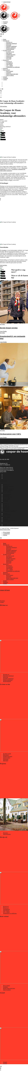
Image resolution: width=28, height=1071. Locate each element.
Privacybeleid (6, 532)
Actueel (2, 324)
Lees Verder (3, 331)
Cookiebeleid (6, 533)
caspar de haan (5, 590)
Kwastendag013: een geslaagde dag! (12, 337)
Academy (4, 250)
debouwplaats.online (5, 529)
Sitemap (5, 535)
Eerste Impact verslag (9, 328)
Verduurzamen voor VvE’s (10, 434)
